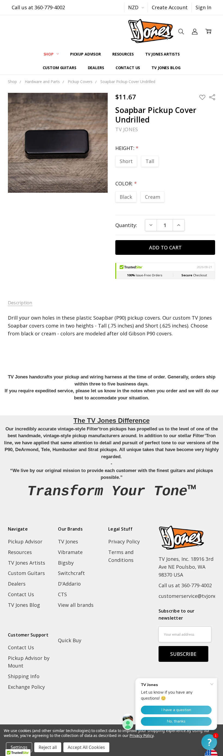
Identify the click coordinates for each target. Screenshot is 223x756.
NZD (134, 7)
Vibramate (70, 552)
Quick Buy (69, 640)
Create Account (170, 7)
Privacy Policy (124, 541)
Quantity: (126, 225)
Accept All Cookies (86, 747)
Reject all (48, 747)
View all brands (76, 605)
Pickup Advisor (85, 54)
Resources (123, 54)
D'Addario (69, 583)
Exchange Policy (26, 687)
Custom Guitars (59, 67)
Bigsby (66, 562)
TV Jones (68, 541)
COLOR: (126, 183)
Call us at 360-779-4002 (38, 7)
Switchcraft (71, 573)
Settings (19, 747)
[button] (209, 742)
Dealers (96, 67)
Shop (49, 54)
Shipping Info (23, 676)
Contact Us (128, 67)
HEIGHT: (126, 148)
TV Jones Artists (162, 54)
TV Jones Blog (165, 67)
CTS (62, 594)
